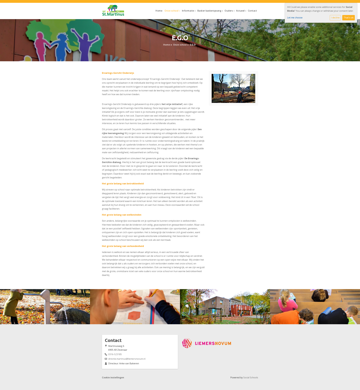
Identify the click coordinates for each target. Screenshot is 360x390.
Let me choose (294, 17)
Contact (252, 10)
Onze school (172, 10)
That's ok (349, 17)
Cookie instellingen (113, 377)
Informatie (188, 10)
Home (158, 10)
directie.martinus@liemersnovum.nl (126, 358)
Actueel (240, 10)
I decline (335, 17)
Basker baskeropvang (209, 10)
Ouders (229, 10)
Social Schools (250, 377)
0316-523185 (115, 354)
